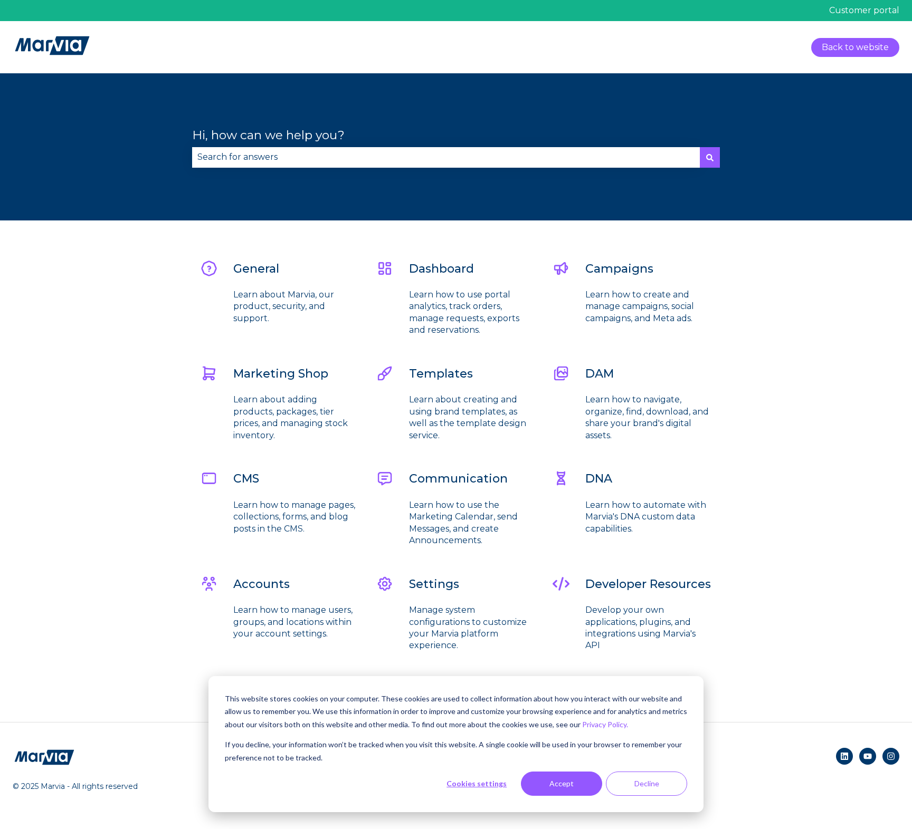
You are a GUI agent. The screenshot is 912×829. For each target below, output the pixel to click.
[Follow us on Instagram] (890, 756)
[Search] (710, 157)
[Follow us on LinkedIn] (844, 756)
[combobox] (446, 157)
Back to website (855, 47)
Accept (561, 783)
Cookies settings (476, 783)
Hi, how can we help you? (268, 135)
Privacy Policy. (605, 724)
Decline (646, 783)
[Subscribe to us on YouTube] (867, 756)
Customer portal (864, 10)
